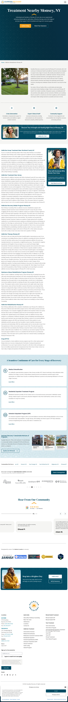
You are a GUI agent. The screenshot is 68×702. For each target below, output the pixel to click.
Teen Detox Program (51, 627)
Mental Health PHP (50, 619)
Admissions (26, 621)
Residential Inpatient (29, 637)
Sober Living (27, 645)
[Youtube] (7, 674)
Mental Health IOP (50, 617)
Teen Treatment (50, 623)
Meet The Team (27, 619)
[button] (65, 687)
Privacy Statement (13, 699)
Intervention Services (29, 631)
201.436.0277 (7, 625)
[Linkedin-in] (10, 674)
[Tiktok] (12, 674)
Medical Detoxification (29, 633)
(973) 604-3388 (9, 634)
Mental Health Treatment (52, 615)
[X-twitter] (15, 674)
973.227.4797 (7, 636)
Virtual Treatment (28, 643)
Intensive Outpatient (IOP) (30, 641)
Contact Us (26, 625)
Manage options (56, 694)
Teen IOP (48, 635)
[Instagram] (4, 674)
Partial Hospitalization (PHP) (31, 639)
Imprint (18, 699)
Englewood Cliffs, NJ (43, 464)
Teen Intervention (50, 625)
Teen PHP (48, 633)
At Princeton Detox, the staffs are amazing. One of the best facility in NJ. (27, 525)
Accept (56, 691)
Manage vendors (50, 699)
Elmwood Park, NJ (21, 464)
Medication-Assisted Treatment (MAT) (33, 635)
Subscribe (6, 668)
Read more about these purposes (60, 699)
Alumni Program (28, 647)
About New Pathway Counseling (32, 617)
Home (2, 62)
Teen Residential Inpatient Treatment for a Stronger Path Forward (55, 630)
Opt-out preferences (5, 699)
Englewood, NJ (32, 464)
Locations (3, 615)
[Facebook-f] (2, 674)
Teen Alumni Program (51, 639)
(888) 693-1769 (5, 641)
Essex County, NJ (55, 464)
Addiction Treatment (29, 629)
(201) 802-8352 (9, 623)
